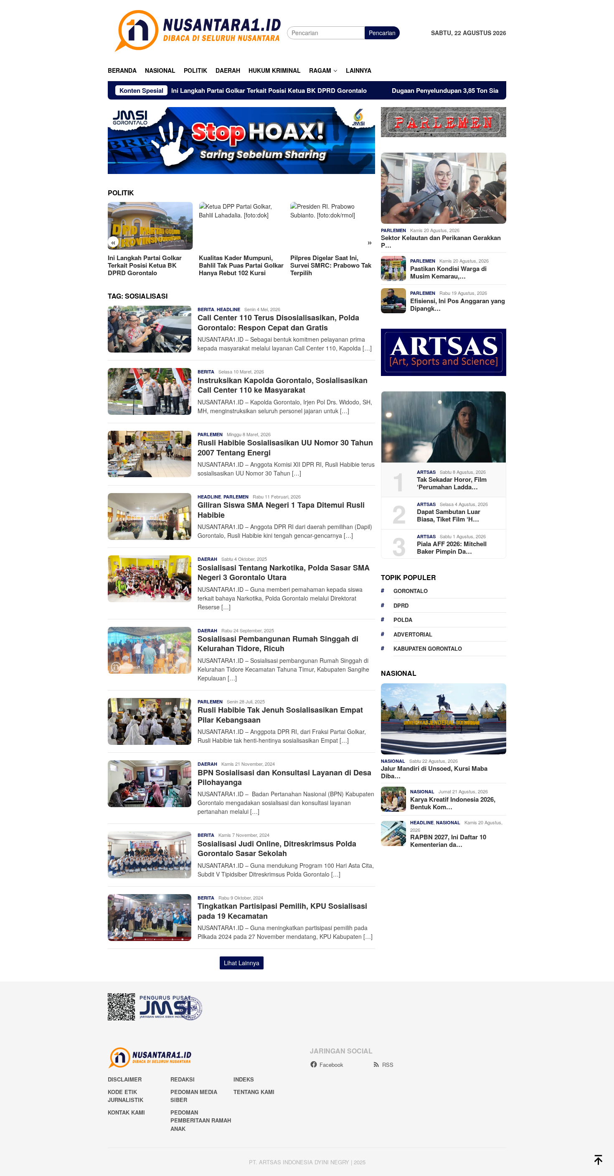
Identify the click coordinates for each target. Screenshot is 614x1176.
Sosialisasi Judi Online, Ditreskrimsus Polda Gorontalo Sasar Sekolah (277, 848)
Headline (228, 309)
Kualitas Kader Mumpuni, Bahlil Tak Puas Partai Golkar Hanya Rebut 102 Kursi (241, 265)
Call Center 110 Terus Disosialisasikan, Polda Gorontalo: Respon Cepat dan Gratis (278, 322)
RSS (387, 1065)
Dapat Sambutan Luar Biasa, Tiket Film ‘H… (448, 515)
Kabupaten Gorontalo (427, 648)
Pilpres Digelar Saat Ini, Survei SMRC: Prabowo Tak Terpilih (330, 265)
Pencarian (382, 32)
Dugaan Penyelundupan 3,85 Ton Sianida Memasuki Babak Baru (439, 90)
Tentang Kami (253, 1092)
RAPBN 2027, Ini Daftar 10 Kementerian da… (448, 840)
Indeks (243, 1079)
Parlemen (210, 434)
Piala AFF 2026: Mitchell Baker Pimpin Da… (452, 547)
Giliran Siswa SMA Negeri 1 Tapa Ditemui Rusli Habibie (281, 509)
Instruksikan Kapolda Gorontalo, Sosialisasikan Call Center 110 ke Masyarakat (283, 385)
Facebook (331, 1065)
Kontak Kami (126, 1112)
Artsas (426, 472)
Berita (206, 309)
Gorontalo (410, 591)
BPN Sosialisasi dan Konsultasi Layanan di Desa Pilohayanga (284, 777)
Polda (402, 620)
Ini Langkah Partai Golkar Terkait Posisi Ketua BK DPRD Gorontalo (222, 90)
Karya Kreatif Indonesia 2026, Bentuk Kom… (452, 802)
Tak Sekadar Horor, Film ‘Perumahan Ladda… (452, 483)
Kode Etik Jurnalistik (125, 1096)
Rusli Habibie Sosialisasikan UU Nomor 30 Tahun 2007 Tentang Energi (285, 447)
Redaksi (182, 1079)
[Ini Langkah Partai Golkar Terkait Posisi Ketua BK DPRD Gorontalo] (150, 226)
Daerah (207, 559)
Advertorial (412, 634)
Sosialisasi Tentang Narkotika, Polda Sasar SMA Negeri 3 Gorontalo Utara (284, 572)
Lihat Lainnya (241, 963)
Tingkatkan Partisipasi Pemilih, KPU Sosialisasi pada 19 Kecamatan (282, 910)
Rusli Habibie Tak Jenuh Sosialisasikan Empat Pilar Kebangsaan (280, 714)
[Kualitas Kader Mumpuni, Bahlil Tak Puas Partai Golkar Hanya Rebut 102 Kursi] (241, 226)
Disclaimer (125, 1079)
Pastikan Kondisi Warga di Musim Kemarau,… (448, 272)
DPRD (400, 605)
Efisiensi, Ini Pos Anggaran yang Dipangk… (457, 304)
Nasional (393, 761)
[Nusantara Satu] (197, 32)
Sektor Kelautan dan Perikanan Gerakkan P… (441, 241)
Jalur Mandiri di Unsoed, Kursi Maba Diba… (434, 772)
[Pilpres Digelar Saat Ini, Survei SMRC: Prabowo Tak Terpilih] (332, 226)
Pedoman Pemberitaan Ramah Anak (200, 1120)
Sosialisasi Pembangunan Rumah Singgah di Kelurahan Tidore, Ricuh (278, 643)
